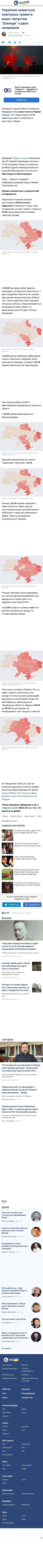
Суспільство (27, 1398)
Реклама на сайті (8, 1375)
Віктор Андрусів (8, 1221)
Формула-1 (6, 1433)
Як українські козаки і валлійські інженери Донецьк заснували (15, 1246)
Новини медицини (8, 1505)
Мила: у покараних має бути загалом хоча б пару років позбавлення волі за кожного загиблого (15, 1335)
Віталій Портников (9, 1237)
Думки (5, 1207)
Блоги (5, 1398)
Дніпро (24, 1412)
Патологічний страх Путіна (14, 1319)
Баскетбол (25, 1426)
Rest (4, 1201)
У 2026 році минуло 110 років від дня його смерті (20, 953)
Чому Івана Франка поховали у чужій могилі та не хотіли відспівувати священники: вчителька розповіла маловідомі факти (20, 946)
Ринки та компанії (8, 1494)
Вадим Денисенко (9, 1312)
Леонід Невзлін (8, 1297)
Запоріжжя (6, 1412)
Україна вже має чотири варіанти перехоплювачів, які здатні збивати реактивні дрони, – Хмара (19, 1090)
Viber (34, 808)
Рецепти (5, 1480)
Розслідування (28, 1393)
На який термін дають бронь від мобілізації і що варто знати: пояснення (16, 966)
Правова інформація (9, 1368)
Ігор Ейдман (6, 1323)
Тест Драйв (6, 1465)
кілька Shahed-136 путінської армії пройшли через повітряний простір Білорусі (19, 796)
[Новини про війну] (6, 913)
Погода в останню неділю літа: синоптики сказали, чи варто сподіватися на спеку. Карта (16, 987)
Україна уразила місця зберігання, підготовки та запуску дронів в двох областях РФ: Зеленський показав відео (20, 1109)
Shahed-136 (8, 115)
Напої (23, 1480)
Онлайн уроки (7, 1447)
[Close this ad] (41, 1538)
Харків (24, 1409)
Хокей (4, 1430)
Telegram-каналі (10, 808)
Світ (4, 1393)
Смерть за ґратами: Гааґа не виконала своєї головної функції (14, 1230)
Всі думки (6, 1348)
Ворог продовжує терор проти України (16, 1096)
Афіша (4, 1516)
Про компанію (7, 1365)
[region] (21, 139)
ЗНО (3, 1451)
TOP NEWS (7, 1039)
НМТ (23, 1451)
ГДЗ (3, 1444)
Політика (26, 1389)
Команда (25, 1365)
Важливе (7, 918)
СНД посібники (7, 1454)
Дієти (4, 1483)
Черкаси (5, 1416)
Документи (25, 1375)
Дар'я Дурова (14, 33)
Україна (5, 816)
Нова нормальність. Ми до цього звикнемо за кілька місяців (13, 1306)
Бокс (23, 1430)
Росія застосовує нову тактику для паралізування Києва (14, 1215)
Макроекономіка (27, 1494)
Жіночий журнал (8, 1523)
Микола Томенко (8, 1252)
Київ (3, 1409)
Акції (4, 1468)
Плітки (24, 1516)
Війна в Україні (29, 816)
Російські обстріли (16, 816)
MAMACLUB (26, 1505)
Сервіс (24, 1468)
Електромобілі (27, 1465)
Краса (4, 1519)
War (23, 33)
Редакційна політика (9, 821)
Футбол (5, 1426)
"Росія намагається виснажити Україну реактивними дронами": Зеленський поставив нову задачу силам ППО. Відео (21, 1068)
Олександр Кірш (8, 1341)
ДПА (23, 1447)
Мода (23, 1519)
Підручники (25, 1444)
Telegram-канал (20, 158)
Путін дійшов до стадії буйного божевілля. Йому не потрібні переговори (14, 1290)
